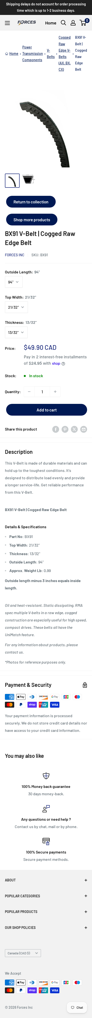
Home (50, 22)
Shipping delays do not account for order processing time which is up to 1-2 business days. (46, 7)
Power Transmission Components (32, 53)
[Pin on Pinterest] (65, 429)
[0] (83, 23)
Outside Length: (22, 271)
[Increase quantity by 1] (55, 391)
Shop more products (31, 219)
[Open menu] (7, 23)
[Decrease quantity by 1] (29, 391)
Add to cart (47, 409)
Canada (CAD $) (19, 953)
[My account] (73, 22)
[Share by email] (83, 429)
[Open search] (63, 22)
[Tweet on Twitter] (74, 429)
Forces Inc (14, 255)
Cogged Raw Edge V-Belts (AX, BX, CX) (65, 53)
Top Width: (20, 297)
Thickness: (21, 322)
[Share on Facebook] (55, 429)
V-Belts (51, 53)
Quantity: (13, 391)
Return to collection (30, 201)
